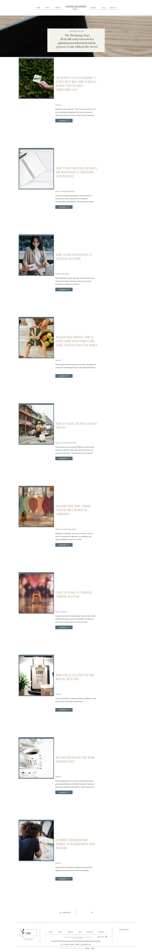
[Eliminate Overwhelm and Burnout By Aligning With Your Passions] (36, 840)
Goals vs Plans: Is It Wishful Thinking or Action (74, 594)
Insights (58, 105)
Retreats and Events (68, 191)
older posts (66, 912)
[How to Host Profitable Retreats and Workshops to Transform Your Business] (36, 169)
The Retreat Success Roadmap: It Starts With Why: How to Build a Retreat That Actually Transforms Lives (76, 84)
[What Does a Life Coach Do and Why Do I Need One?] (36, 675)
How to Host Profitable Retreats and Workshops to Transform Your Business (76, 172)
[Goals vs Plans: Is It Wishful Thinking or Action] (36, 593)
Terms (92, 948)
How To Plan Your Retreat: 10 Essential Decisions (74, 256)
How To (57, 191)
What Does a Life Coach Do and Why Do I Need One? (75, 677)
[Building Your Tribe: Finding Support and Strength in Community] (36, 506)
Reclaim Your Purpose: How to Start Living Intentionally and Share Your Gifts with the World (76, 341)
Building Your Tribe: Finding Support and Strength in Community (73, 510)
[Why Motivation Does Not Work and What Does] (36, 758)
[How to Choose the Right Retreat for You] (36, 424)
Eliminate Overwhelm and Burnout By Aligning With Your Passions (75, 844)
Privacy (87, 948)
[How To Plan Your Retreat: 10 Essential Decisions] (36, 255)
